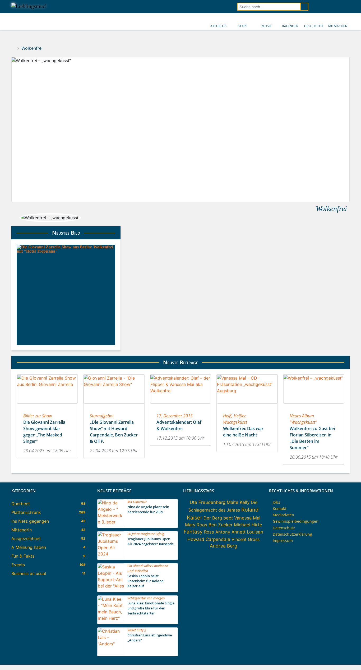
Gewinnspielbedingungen (295, 521)
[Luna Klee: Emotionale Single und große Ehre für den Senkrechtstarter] (111, 620)
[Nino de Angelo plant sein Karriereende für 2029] (111, 524)
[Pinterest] (338, 6)
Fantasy (193, 532)
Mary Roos (196, 524)
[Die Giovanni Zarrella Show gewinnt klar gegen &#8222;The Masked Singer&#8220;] (47, 405)
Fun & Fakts (22, 556)
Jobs (276, 502)
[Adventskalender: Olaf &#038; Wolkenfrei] (180, 405)
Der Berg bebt (218, 518)
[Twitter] (323, 6)
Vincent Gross (246, 539)
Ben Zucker (221, 524)
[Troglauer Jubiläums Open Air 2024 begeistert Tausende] (111, 556)
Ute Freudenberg (207, 502)
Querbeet (20, 503)
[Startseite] (13, 48)
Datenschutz (284, 527)
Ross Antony (217, 532)
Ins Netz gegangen (30, 521)
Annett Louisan (247, 532)
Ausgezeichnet (26, 538)
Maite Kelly (238, 502)
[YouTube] (331, 6)
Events (18, 564)
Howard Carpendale (208, 539)
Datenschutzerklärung (292, 534)
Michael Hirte (248, 524)
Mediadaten (283, 514)
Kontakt (279, 508)
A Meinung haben (28, 547)
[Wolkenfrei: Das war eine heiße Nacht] (247, 405)
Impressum (283, 540)
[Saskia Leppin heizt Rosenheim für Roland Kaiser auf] (111, 588)
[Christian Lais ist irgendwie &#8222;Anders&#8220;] (111, 652)
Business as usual (28, 573)
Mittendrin (21, 529)
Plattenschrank (26, 512)
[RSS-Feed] (346, 6)
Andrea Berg (223, 546)
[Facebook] (316, 6)
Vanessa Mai (247, 518)
